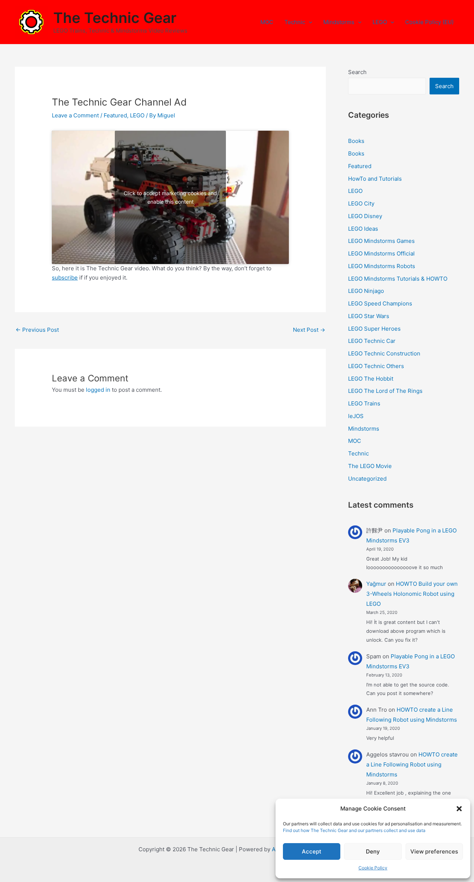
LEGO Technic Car (371, 340)
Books (356, 140)
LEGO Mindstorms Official (381, 253)
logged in (98, 389)
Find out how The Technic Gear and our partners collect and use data (354, 830)
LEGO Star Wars (368, 316)
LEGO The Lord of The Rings (385, 390)
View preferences (434, 851)
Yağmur (376, 583)
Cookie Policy (372, 868)
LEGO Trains (364, 403)
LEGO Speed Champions (380, 303)
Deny (373, 851)
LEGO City (361, 203)
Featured (115, 115)
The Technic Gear (114, 17)
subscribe (65, 277)
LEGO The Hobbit (370, 378)
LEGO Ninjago (366, 290)
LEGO (380, 22)
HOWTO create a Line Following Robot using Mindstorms (412, 764)
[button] (459, 808)
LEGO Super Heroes (374, 328)
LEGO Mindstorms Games (381, 240)
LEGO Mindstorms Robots (381, 266)
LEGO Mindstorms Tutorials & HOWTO (397, 278)
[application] (308, 22)
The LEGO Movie (370, 466)
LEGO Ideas (363, 228)
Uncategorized (367, 478)
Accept (311, 851)
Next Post (309, 329)
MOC (266, 22)
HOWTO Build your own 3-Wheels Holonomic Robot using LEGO (412, 593)
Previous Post (37, 329)
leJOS (356, 416)
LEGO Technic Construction (384, 353)
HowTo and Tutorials (375, 178)
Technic (294, 22)
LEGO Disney (365, 216)
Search (357, 72)
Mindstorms (338, 22)
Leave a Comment (75, 115)
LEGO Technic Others (376, 366)
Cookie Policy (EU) (429, 22)
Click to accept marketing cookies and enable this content (170, 197)
